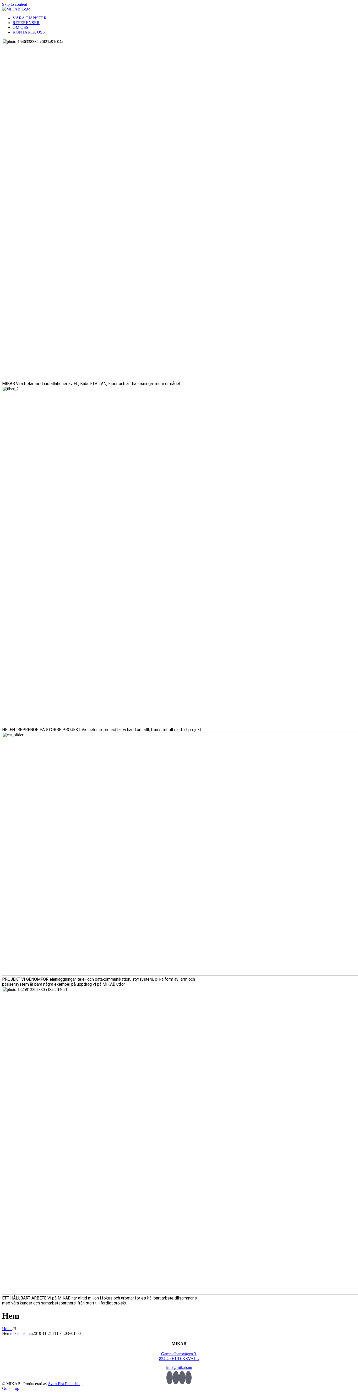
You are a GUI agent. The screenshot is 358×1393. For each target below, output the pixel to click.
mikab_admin (21, 1333)
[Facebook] (176, 1377)
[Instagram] (188, 1377)
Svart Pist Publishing (65, 1383)
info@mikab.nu (179, 1367)
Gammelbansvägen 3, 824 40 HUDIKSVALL (179, 1356)
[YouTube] (182, 1377)
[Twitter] (169, 1377)
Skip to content (14, 4)
